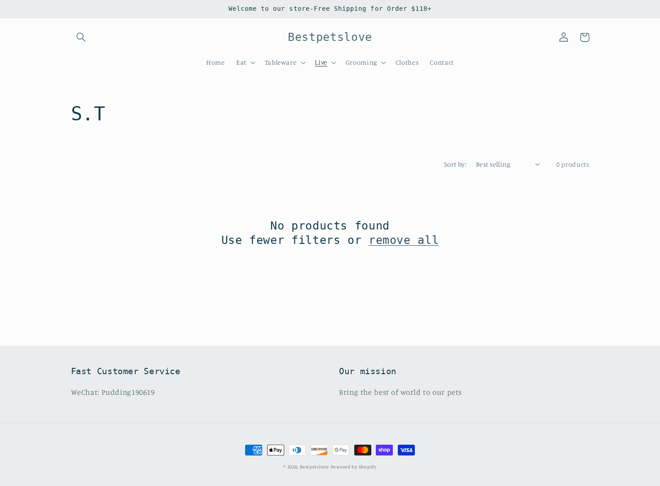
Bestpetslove (314, 466)
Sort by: (455, 164)
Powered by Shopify (354, 466)
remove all (404, 240)
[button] (81, 37)
